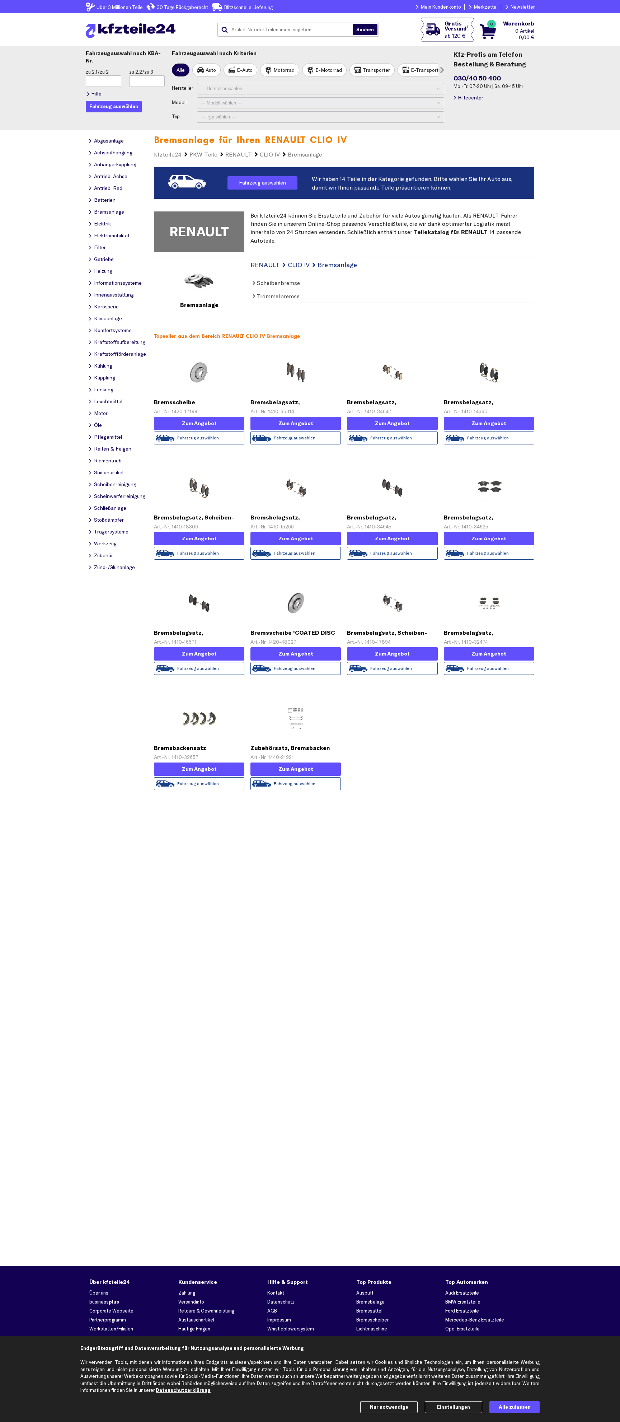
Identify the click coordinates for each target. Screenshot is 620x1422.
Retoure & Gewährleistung (206, 1311)
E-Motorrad (328, 70)
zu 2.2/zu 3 (141, 72)
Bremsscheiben (373, 1320)
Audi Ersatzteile (462, 1293)
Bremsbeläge (370, 1302)
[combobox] (288, 29)
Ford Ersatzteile (462, 1311)
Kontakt (275, 1293)
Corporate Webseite (111, 1311)
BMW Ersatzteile (462, 1302)
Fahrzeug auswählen (262, 183)
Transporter (376, 70)
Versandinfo (191, 1302)
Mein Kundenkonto (441, 7)
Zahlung (186, 1293)
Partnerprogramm (107, 1320)
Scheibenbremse (277, 282)
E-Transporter (427, 70)
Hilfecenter (470, 97)
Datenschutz (281, 1302)
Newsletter (523, 7)
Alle (181, 70)
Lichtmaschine (371, 1329)
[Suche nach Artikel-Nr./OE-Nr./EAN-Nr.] (365, 30)
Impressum (279, 1320)
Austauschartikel (196, 1320)
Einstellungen (453, 1407)
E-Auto (245, 70)
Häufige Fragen (194, 1329)
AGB (272, 1311)
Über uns (98, 1293)
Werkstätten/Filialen (111, 1329)
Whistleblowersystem (290, 1329)
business (104, 1302)
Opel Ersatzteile (462, 1329)
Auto (211, 70)
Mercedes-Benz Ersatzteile (474, 1320)
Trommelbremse (277, 296)
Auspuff (365, 1293)
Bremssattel (369, 1311)
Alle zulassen (515, 1407)
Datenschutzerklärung (183, 1390)
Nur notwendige (389, 1407)
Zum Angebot (199, 423)
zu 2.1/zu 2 (97, 72)
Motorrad (284, 70)
